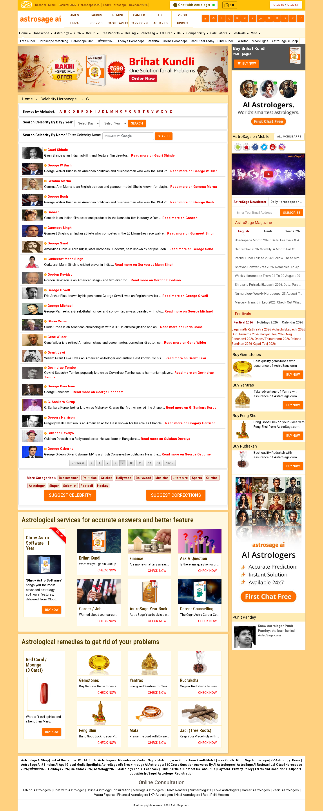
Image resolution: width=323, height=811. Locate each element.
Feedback (151, 769)
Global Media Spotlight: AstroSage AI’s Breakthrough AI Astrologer (115, 764)
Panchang (148, 33)
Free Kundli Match (202, 760)
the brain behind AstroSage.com (276, 630)
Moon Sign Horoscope (252, 760)
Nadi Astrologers (188, 795)
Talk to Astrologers (36, 790)
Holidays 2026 (267, 322)
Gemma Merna (59, 181)
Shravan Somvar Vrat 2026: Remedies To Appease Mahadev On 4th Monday (270, 267)
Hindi (268, 231)
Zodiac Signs (146, 760)
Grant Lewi (56, 352)
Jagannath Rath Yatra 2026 (252, 329)
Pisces (182, 23)
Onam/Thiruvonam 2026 (273, 339)
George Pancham (61, 386)
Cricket (106, 478)
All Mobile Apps (289, 136)
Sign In (278, 5)
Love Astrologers (226, 790)
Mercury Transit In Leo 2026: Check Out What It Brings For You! (270, 302)
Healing (130, 33)
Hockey (102, 486)
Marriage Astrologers (149, 790)
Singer (54, 486)
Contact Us (191, 769)
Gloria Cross (57, 321)
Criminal (212, 478)
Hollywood (124, 478)
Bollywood (143, 478)
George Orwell (58, 290)
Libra (74, 23)
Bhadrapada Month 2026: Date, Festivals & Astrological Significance (270, 240)
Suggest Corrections (176, 495)
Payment (223, 769)
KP (179, 33)
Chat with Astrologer (194, 5)
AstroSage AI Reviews (253, 764)
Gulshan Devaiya (60, 433)
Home (23, 33)
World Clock (87, 760)
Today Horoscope (115, 5)
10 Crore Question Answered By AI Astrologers (201, 764)
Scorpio (96, 23)
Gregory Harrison (61, 417)
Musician (162, 478)
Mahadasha (126, 760)
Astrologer (37, 486)
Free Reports (110, 33)
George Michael (60, 306)
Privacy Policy (242, 769)
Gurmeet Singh (59, 228)
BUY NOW (51, 610)
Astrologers (107, 760)
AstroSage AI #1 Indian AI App (42, 764)
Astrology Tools (130, 769)
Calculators (219, 33)
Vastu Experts (104, 795)
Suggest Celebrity (70, 495)
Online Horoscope (175, 41)
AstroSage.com (180, 805)
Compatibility (196, 33)
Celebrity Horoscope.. (59, 99)
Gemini (117, 15)
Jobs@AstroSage (143, 773)
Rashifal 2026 (67, 5)
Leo (160, 15)
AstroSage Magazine (253, 222)
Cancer (139, 15)
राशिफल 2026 (106, 41)
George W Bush (59, 165)
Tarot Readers (177, 790)
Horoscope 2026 (89, 5)
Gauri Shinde (57, 150)
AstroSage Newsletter (250, 202)
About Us (208, 769)
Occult (91, 33)
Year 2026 (292, 231)
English (243, 231)
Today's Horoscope (131, 41)
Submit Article (170, 769)
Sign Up (293, 5)
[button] (33, 69)
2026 (78, 33)
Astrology (61, 33)
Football (87, 486)
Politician (90, 478)
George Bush (57, 197)
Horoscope (41, 33)
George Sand (57, 243)
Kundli (52, 5)
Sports (197, 478)
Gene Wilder (57, 337)
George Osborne (60, 449)
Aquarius (160, 23)
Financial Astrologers (132, 795)
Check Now (107, 570)
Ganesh (53, 212)
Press (296, 760)
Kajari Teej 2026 (264, 344)
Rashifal (40, 5)
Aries (74, 15)
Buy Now (249, 63)
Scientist (69, 486)
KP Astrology (280, 760)
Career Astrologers (256, 790)
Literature (180, 478)
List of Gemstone (63, 760)
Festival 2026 (243, 322)
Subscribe (291, 212)
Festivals (239, 33)
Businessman (68, 478)
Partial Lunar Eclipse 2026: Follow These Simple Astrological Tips (270, 258)
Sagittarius (118, 23)
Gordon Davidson (60, 274)
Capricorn (139, 23)
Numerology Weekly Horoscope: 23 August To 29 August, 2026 (270, 294)
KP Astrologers (162, 795)
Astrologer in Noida (172, 760)
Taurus (96, 15)
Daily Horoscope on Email (287, 202)
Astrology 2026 (105, 769)
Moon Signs (260, 41)
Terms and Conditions (270, 769)
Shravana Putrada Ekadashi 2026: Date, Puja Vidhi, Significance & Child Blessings (270, 285)
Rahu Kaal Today (202, 41)
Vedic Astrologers (285, 790)
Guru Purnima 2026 (246, 334)
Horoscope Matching (53, 41)
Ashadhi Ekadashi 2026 (288, 329)
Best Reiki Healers (216, 795)
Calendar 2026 (138, 5)
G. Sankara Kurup (61, 402)
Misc (254, 33)
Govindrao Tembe (61, 368)
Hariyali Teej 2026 (273, 334)
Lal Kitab (243, 41)
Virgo (182, 15)
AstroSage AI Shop (285, 41)
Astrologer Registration (175, 773)
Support (295, 769)
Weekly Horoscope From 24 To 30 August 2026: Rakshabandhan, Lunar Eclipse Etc (270, 276)
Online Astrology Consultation (109, 790)
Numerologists (201, 790)
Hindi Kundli (225, 41)
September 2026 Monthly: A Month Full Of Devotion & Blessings (270, 249)
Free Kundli (27, 41)
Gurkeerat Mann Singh (65, 259)
